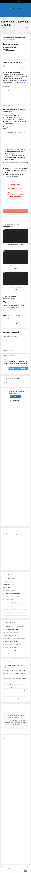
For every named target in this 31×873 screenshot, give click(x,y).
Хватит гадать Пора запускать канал (11, 632)
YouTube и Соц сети (8, 578)
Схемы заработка (7, 614)
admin (6, 55)
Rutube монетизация (15, 287)
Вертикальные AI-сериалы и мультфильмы (13, 626)
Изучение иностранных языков (10, 593)
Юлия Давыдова (11, 218)
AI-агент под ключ (7, 653)
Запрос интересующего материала (18, 670)
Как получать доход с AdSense (15, 245)
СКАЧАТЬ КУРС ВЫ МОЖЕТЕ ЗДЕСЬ (15, 211)
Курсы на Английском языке (9, 596)
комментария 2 (23, 57)
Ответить (18, 302)
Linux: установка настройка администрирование (14, 638)
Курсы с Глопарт (7, 599)
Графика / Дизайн (7, 584)
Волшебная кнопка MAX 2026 (10, 641)
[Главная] (1, 28)
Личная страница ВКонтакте (10, 635)
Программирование (7, 605)
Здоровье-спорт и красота (9, 590)
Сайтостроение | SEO (8, 608)
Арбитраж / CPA (7, 581)
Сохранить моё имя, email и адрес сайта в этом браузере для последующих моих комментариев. (15, 362)
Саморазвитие (6, 611)
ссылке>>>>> (21, 82)
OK (25, 871)
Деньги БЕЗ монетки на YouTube (18, 684)
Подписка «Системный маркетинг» (11, 650)
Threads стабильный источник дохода (12, 644)
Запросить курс (6, 587)
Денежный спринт (15, 266)
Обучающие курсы (10, 57)
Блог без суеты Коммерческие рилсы (11, 629)
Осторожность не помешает (9, 647)
